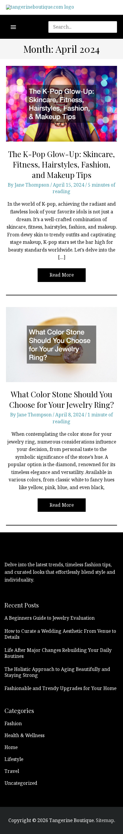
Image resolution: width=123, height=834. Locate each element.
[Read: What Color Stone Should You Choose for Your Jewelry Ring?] (61, 344)
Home (11, 747)
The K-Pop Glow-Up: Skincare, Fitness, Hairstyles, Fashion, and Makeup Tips (61, 164)
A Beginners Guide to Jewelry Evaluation (49, 618)
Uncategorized (20, 783)
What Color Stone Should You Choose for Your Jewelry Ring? (61, 399)
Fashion (13, 723)
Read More (61, 276)
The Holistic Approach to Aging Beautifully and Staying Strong (57, 672)
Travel (11, 771)
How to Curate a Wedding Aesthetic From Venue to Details (60, 634)
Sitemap (105, 820)
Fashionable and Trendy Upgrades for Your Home (60, 688)
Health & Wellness (24, 735)
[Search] (115, 26)
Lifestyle (13, 759)
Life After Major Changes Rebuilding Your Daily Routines (58, 653)
